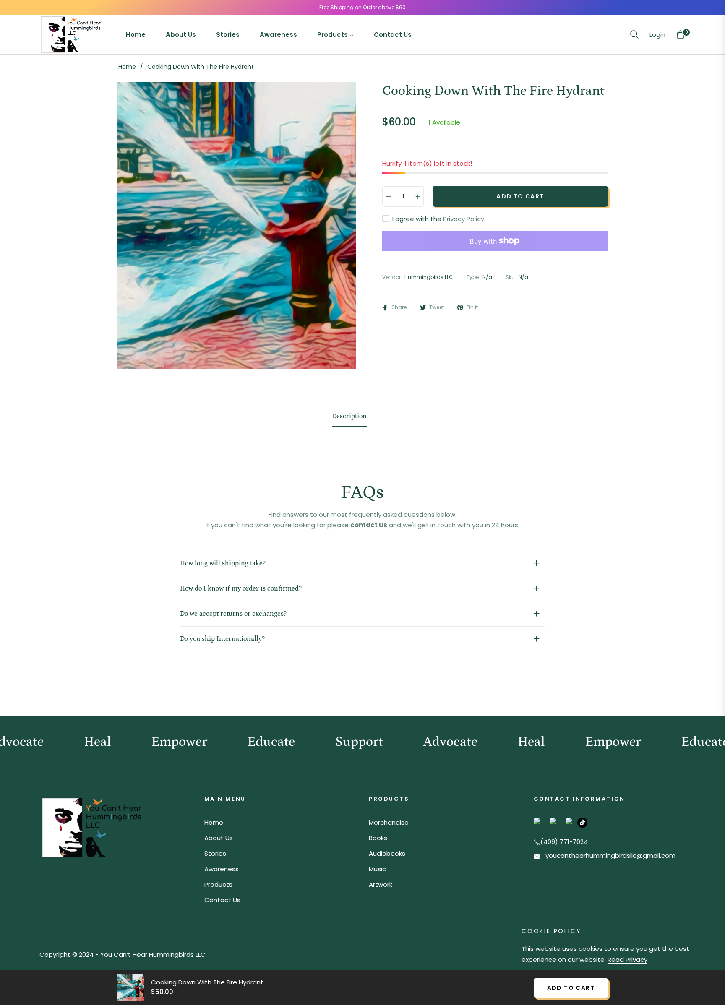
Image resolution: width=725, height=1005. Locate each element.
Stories (215, 853)
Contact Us (222, 900)
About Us (218, 837)
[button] (634, 34)
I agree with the (438, 218)
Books (378, 837)
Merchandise (389, 822)
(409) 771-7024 (564, 841)
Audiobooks (387, 853)
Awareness (221, 868)
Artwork (380, 884)
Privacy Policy (463, 218)
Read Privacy (627, 959)
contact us (368, 525)
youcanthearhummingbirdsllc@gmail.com (609, 855)
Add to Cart (571, 988)
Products (218, 884)
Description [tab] (349, 416)
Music (377, 868)
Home (127, 66)
